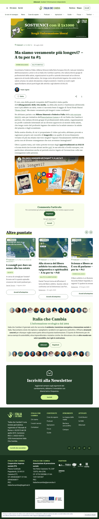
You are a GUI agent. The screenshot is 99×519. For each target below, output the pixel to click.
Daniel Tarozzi (10, 285)
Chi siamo (34, 419)
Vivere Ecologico (22, 65)
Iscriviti (49, 397)
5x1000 (81, 421)
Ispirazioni (50, 425)
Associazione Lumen (50, 117)
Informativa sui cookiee (44, 515)
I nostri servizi (36, 423)
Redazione (42, 290)
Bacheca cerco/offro (67, 424)
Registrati (49, 214)
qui (49, 147)
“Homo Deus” (20, 110)
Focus (49, 429)
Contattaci (34, 427)
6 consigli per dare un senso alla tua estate (19, 267)
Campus (66, 429)
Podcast (20, 45)
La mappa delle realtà (68, 418)
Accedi (86, 8)
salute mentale (37, 65)
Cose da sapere (52, 417)
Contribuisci (83, 417)
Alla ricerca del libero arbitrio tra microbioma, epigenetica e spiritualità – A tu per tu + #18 (53, 268)
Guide (49, 433)
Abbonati (43, 345)
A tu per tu (28, 45)
